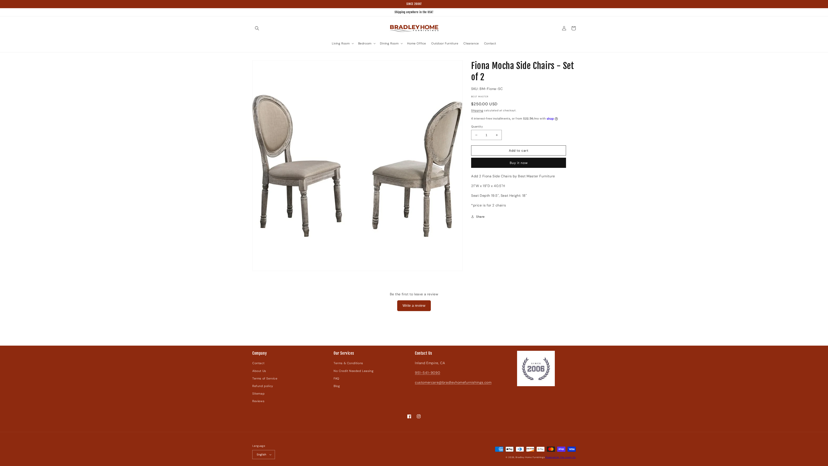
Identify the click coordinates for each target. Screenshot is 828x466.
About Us (259, 371)
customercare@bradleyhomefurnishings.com (453, 382)
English (261, 454)
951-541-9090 (427, 372)
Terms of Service (265, 378)
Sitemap (258, 393)
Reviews (258, 401)
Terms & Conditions (348, 363)
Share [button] (480, 217)
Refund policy (262, 386)
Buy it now (519, 163)
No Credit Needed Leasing (353, 371)
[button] (257, 28)
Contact (258, 363)
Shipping (477, 110)
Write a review (414, 305)
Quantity (477, 126)
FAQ (336, 378)
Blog (337, 386)
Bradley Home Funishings (530, 457)
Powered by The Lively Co (561, 457)
